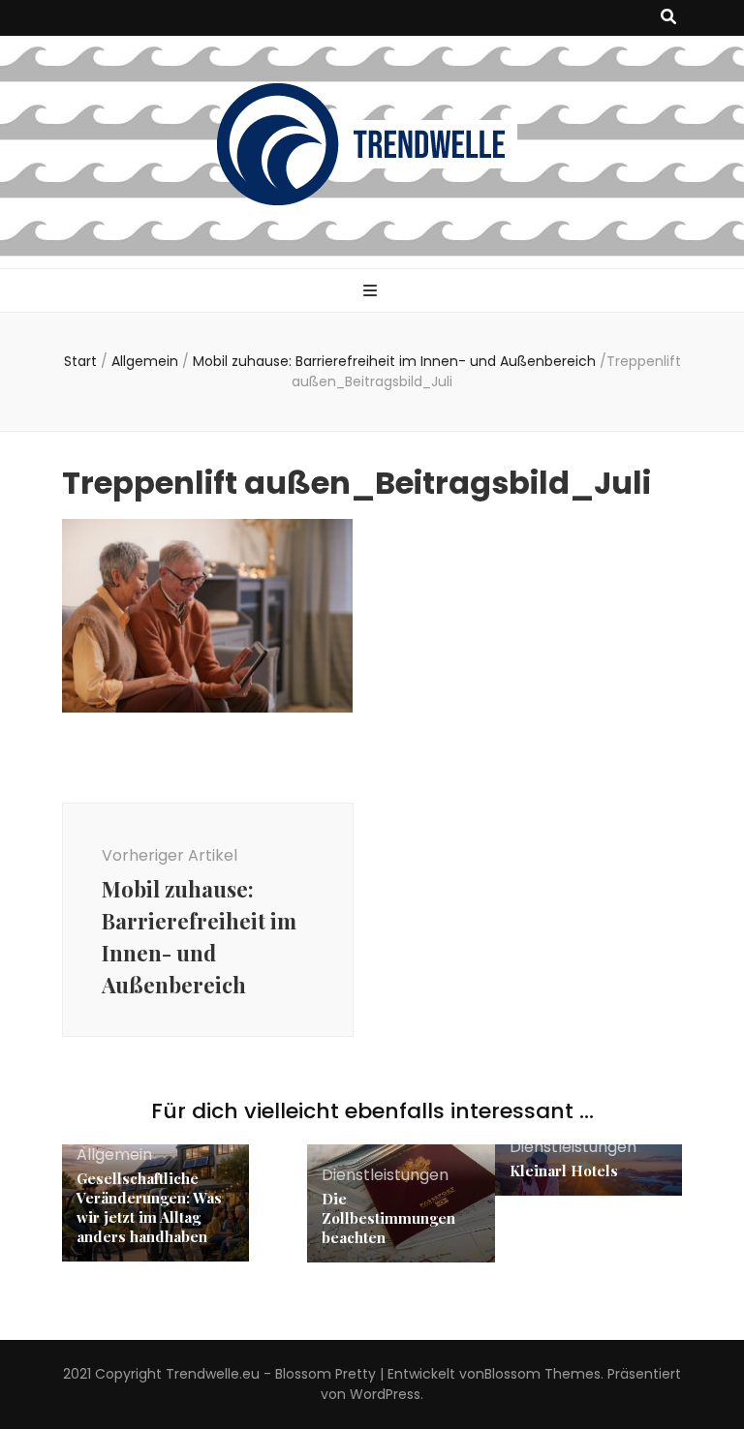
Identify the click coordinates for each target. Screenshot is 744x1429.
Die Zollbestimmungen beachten (388, 1218)
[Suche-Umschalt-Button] (668, 18)
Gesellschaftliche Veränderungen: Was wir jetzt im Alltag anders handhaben (149, 1207)
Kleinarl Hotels (564, 1170)
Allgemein (144, 361)
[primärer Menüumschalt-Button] (372, 292)
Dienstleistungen (385, 1175)
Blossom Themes (542, 1373)
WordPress (385, 1394)
